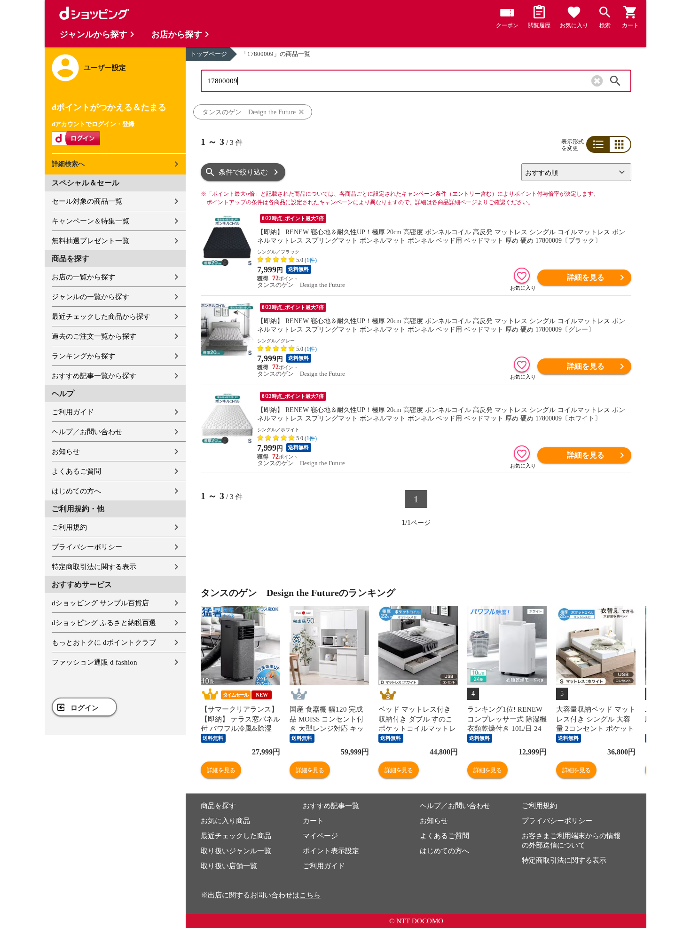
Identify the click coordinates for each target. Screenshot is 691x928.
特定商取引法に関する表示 (94, 567)
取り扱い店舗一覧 (229, 866)
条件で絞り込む (243, 172)
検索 (615, 80)
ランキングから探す (83, 356)
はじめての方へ (76, 491)
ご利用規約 (69, 527)
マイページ (320, 836)
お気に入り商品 (225, 821)
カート (313, 821)
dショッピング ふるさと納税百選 (104, 623)
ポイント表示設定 (331, 851)
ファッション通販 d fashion (94, 662)
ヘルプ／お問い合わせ (87, 432)
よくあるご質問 (76, 471)
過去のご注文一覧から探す (94, 336)
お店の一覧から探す (83, 277)
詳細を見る (586, 277)
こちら (310, 895)
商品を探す (218, 805)
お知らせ (66, 451)
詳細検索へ (68, 163)
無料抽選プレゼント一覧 (90, 241)
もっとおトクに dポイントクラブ (104, 642)
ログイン (85, 708)
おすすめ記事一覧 (331, 805)
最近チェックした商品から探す (101, 316)
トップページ (208, 53)
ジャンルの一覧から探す (90, 297)
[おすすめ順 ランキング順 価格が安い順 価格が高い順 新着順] (572, 172)
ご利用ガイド (73, 412)
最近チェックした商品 (236, 836)
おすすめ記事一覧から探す (94, 376)
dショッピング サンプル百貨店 (100, 603)
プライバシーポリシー (87, 547)
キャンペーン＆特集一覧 (90, 221)
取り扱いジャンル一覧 (236, 851)
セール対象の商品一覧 (87, 201)
